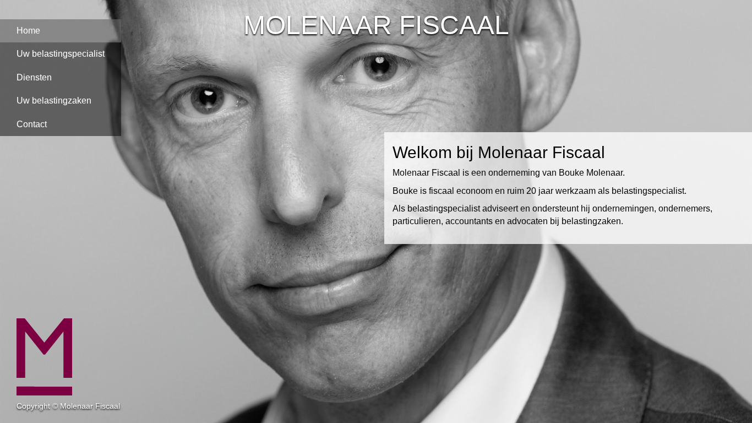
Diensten (34, 77)
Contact (32, 124)
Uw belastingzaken (54, 100)
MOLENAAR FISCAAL (376, 25)
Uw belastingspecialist (61, 53)
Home (28, 30)
